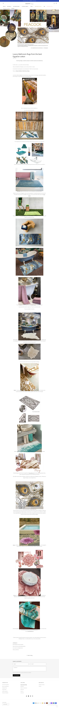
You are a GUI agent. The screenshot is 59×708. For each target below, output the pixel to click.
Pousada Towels (33, 304)
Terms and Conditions (5, 684)
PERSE (15, 390)
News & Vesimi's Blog (24, 684)
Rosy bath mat (31, 473)
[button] (3, 3)
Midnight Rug (22, 215)
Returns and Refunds (5, 686)
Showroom (22, 689)
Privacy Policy (4, 689)
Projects (40, 686)
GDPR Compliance (5, 691)
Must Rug (18, 191)
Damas (14, 595)
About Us (22, 691)
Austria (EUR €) (5, 704)
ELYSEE (20, 304)
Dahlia (14, 545)
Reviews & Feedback (5, 692)
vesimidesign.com (31, 631)
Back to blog (30, 655)
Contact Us (22, 692)
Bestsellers (22, 686)
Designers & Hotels (41, 684)
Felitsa (19, 139)
